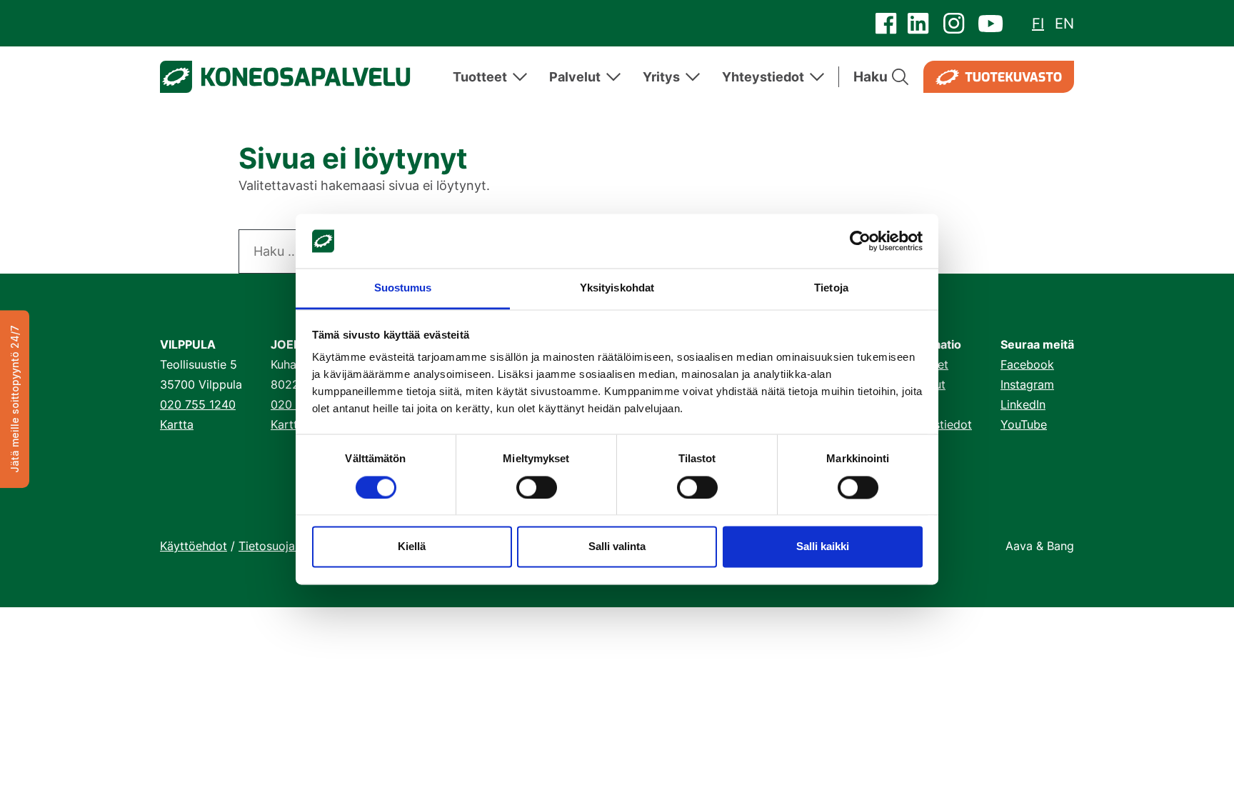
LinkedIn (1022, 404)
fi (1038, 23)
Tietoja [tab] (831, 288)
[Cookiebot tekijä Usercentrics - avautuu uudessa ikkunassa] (860, 240)
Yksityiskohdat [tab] (617, 288)
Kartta (177, 424)
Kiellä (412, 547)
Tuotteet (480, 76)
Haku (870, 77)
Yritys (661, 76)
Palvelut (575, 76)
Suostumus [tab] (403, 288)
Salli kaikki (822, 547)
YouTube (1023, 424)
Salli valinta (617, 547)
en (1064, 23)
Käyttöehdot (193, 546)
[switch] (536, 487)
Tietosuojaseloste (286, 546)
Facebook (1027, 364)
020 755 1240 (198, 404)
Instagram (1027, 384)
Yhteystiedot (763, 76)
